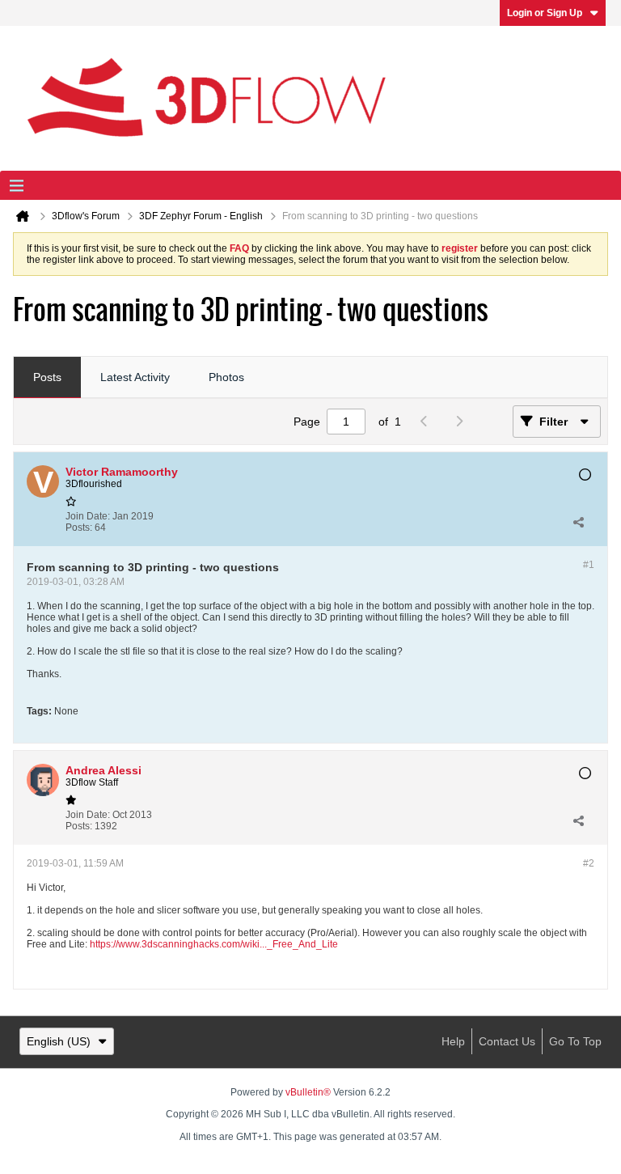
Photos (226, 377)
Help (453, 1041)
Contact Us (507, 1041)
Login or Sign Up (544, 13)
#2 (588, 863)
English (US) (59, 1041)
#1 (588, 564)
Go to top (575, 1041)
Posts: (78, 527)
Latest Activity (135, 377)
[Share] (578, 522)
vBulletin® (308, 1092)
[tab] (47, 378)
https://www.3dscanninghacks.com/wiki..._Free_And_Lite (214, 944)
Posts (47, 377)
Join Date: (87, 516)
